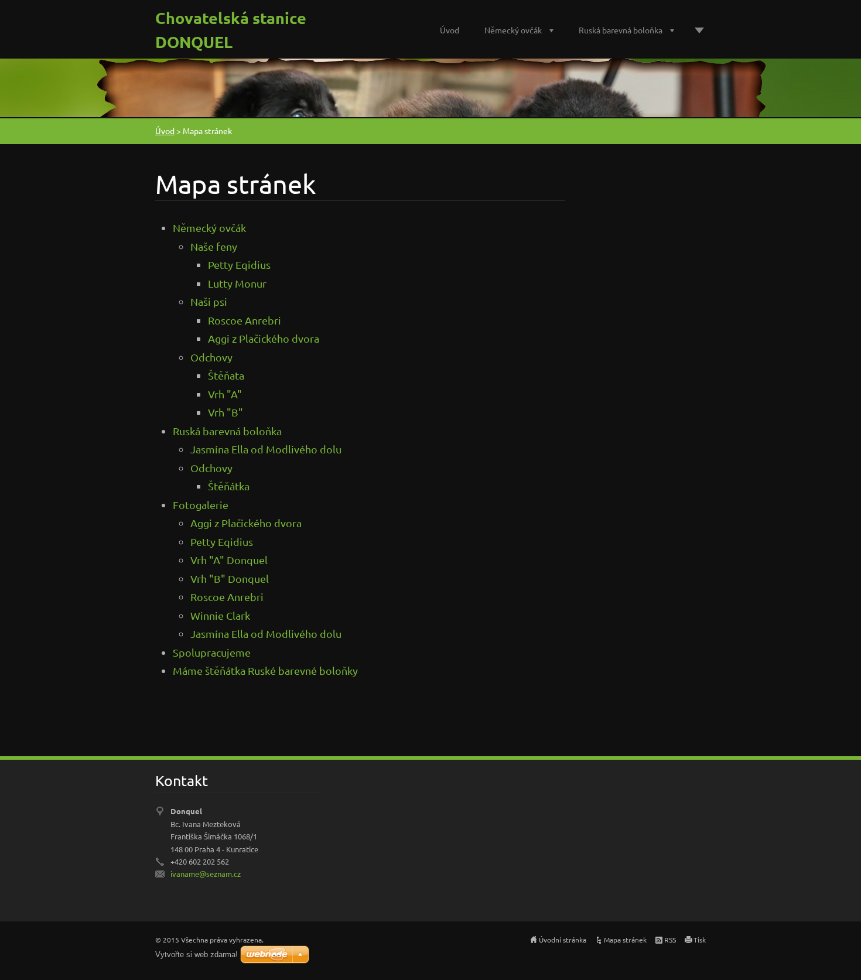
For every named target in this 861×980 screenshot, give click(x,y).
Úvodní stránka (562, 939)
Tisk (699, 939)
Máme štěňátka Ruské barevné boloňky (265, 670)
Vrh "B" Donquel (229, 578)
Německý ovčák (513, 30)
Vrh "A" (225, 394)
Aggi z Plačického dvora (263, 338)
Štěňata (226, 375)
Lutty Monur (237, 283)
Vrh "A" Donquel (229, 560)
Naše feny (213, 246)
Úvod (449, 30)
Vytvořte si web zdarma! (196, 954)
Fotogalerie (200, 504)
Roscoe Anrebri (244, 320)
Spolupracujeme (212, 652)
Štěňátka (229, 486)
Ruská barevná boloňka (620, 30)
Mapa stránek (625, 939)
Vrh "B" (225, 412)
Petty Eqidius (239, 264)
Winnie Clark (220, 615)
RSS (670, 939)
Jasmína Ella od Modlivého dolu (265, 449)
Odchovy (211, 357)
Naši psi (208, 301)
